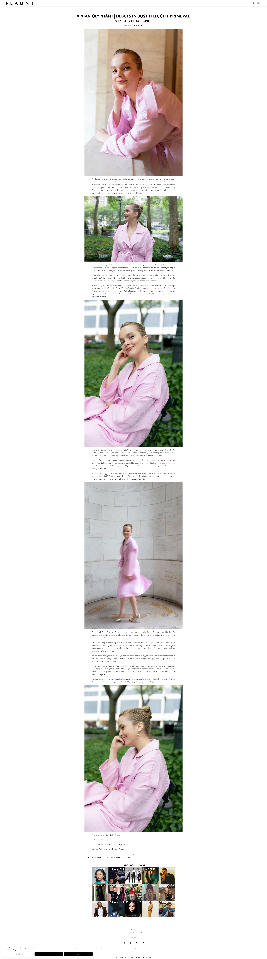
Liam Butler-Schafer (113, 835)
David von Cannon (103, 844)
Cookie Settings (19, 954)
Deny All (49, 954)
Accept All (78, 954)
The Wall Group (118, 849)
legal (135, 948)
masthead (102, 948)
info (167, 948)
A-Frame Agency (118, 844)
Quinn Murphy (104, 849)
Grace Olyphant (105, 839)
